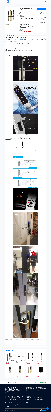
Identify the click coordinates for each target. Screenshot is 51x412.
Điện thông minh (7, 404)
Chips (14, 410)
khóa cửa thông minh (17, 339)
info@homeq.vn (40, 12)
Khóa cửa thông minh (29, 407)
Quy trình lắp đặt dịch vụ (39, 390)
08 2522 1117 (22, 396)
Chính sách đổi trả (38, 389)
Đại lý (36, 382)
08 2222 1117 (30, 396)
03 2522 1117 (12, 396)
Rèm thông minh (17, 405)
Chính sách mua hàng (39, 387)
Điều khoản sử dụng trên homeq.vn (30, 388)
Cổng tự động (7, 406)
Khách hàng (43, 382)
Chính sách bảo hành (29, 390)
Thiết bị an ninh (7, 405)
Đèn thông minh (17, 404)
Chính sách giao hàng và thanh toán (41, 388)
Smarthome (19, 39)
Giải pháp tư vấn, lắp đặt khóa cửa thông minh (16, 342)
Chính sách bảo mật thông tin (30, 389)
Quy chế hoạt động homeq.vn (30, 387)
